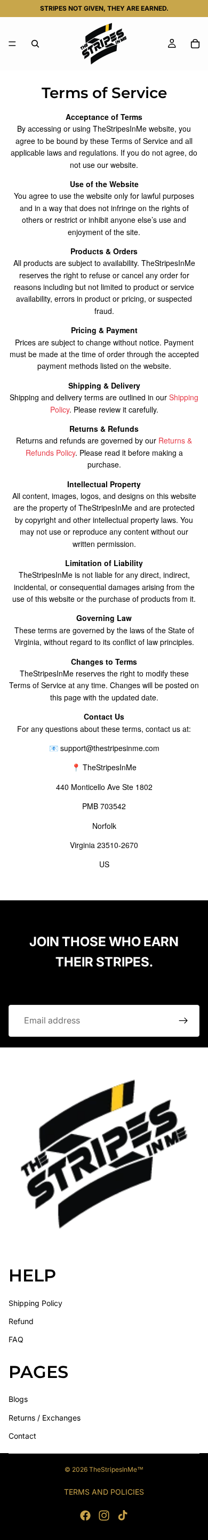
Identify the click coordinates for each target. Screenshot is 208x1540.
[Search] (35, 43)
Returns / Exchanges (45, 1417)
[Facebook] (85, 1515)
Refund (21, 1321)
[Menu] (12, 43)
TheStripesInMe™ (116, 1469)
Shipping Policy (35, 1302)
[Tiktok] (122, 1515)
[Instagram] (104, 1515)
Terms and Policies (104, 1491)
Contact (22, 1435)
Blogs (18, 1399)
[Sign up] (183, 1021)
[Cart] (195, 43)
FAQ (16, 1339)
